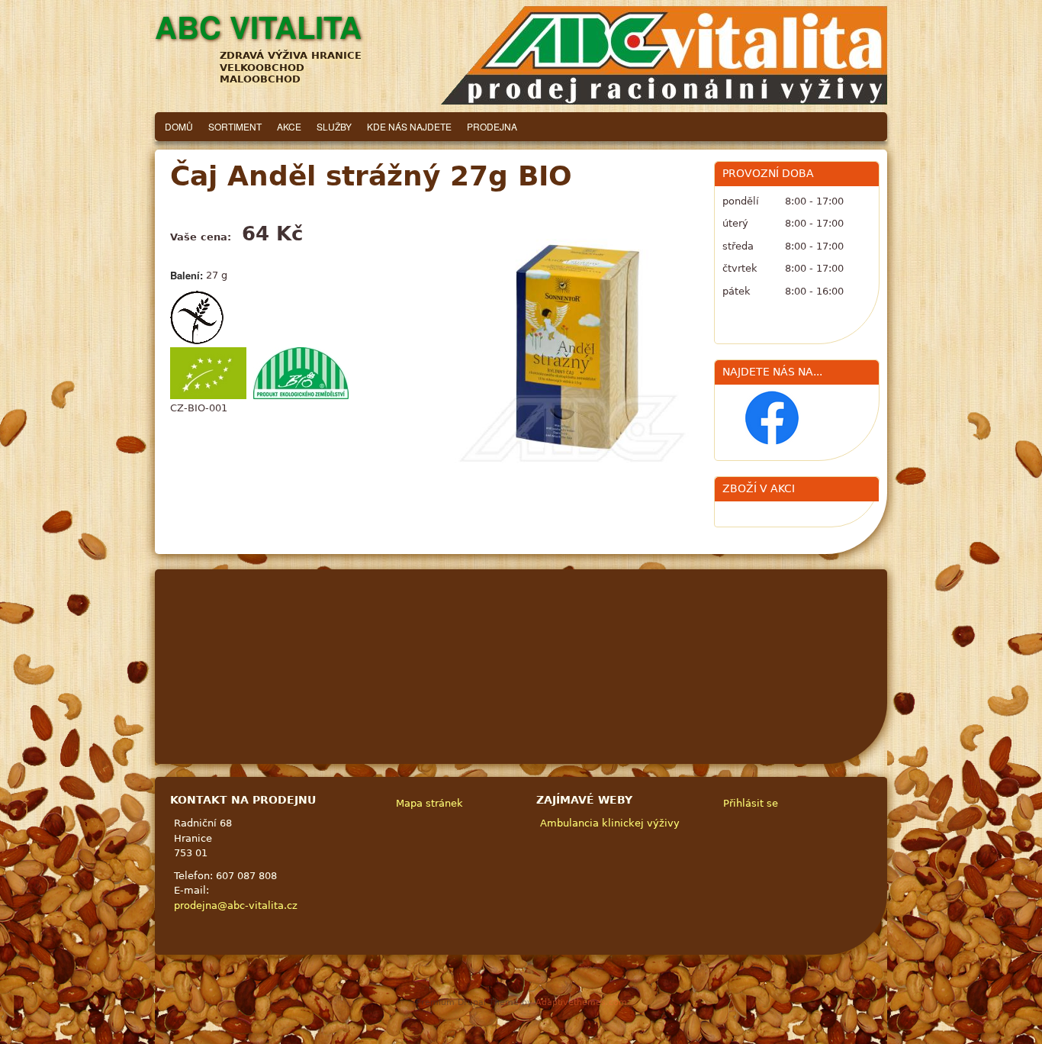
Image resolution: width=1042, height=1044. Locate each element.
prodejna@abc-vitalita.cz (235, 905)
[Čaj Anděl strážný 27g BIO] (571, 345)
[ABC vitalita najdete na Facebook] (772, 441)
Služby (334, 126)
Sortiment (235, 126)
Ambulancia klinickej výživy (610, 823)
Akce (289, 126)
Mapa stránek (429, 803)
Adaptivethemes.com (581, 1002)
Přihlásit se (750, 803)
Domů (179, 126)
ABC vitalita (258, 26)
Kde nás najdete (409, 126)
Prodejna (492, 126)
